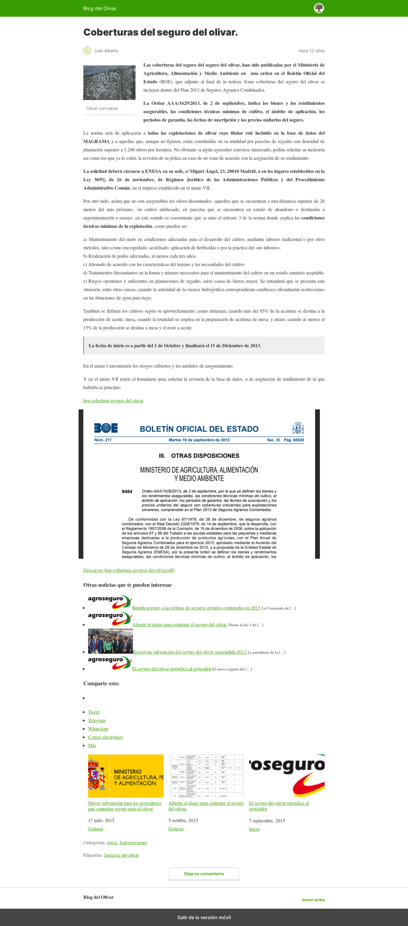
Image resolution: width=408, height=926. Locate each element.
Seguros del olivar (121, 855)
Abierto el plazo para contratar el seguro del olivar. (179, 624)
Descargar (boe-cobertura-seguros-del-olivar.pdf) (129, 570)
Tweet (93, 712)
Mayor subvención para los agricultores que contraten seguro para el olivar (125, 805)
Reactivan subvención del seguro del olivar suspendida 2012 (189, 652)
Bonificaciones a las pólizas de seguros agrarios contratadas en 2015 (196, 607)
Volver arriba (313, 900)
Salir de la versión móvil (204, 917)
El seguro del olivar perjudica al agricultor (171, 668)
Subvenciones (133, 842)
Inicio (254, 829)
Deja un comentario (204, 873)
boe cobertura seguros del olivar (113, 400)
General (95, 828)
